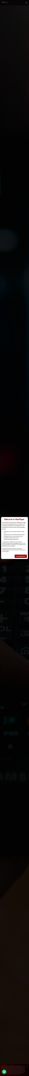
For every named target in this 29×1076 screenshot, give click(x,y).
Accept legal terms (20, 556)
